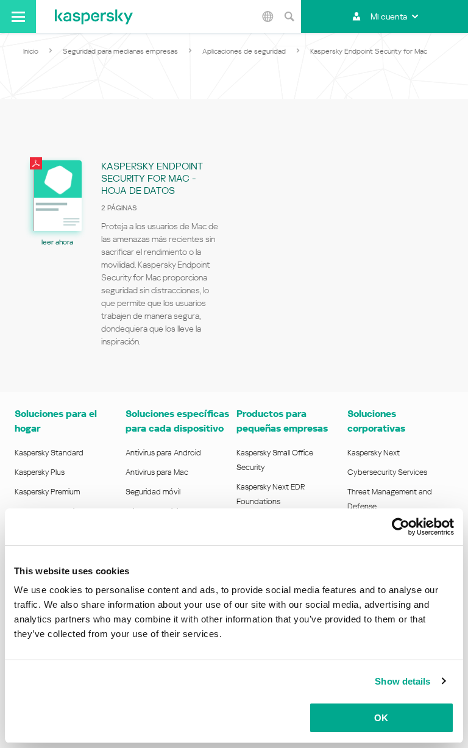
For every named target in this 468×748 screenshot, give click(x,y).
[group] (128, 257)
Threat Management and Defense (389, 499)
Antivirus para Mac (157, 472)
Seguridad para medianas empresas (120, 51)
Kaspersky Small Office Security (274, 460)
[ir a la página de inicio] (93, 16)
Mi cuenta (388, 16)
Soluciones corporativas (376, 421)
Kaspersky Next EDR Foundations (270, 494)
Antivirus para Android (163, 452)
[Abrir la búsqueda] (289, 16)
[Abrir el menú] (18, 16)
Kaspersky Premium (47, 491)
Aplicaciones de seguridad (244, 51)
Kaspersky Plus (40, 472)
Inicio (30, 51)
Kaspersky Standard (49, 452)
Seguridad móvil (153, 491)
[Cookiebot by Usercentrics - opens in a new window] (400, 527)
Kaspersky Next (373, 452)
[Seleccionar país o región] (267, 16)
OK (381, 718)
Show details (402, 681)
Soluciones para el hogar (56, 421)
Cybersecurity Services (387, 472)
